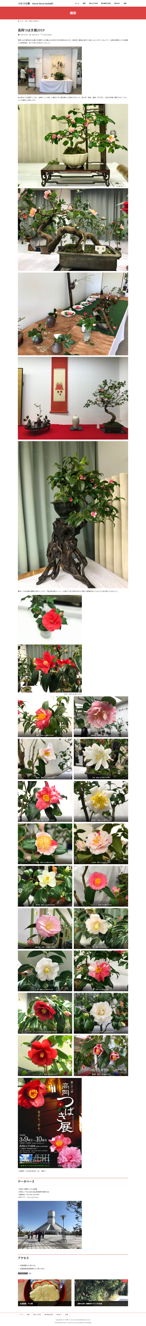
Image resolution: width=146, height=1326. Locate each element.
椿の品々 (59, 1314)
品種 (66, 1314)
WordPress (64, 1322)
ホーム (21, 1314)
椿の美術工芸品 (48, 1314)
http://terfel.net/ (33, 1197)
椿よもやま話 (37, 1314)
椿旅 (30, 1273)
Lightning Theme (73, 1322)
